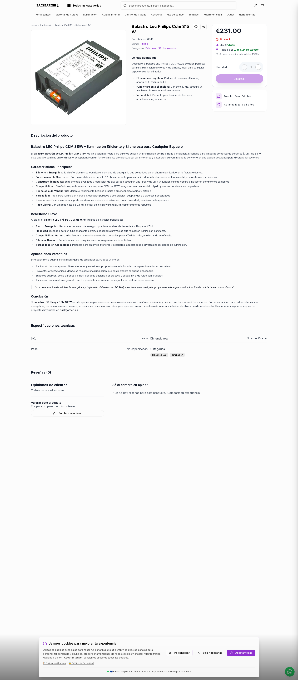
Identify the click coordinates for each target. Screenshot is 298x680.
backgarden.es (69, 310)
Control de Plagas (135, 14)
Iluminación (90, 14)
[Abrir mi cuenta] (256, 5)
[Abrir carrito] (262, 5)
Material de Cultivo (67, 14)
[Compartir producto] (203, 27)
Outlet (230, 14)
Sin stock (239, 79)
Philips (144, 43)
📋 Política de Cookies (54, 663)
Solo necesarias (212, 652)
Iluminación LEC (64, 25)
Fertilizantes (43, 14)
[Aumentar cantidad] (258, 67)
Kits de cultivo (175, 14)
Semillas (193, 14)
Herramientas (247, 14)
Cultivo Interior (111, 14)
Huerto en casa (212, 14)
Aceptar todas (243, 652)
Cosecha (156, 14)
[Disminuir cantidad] (244, 67)
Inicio (34, 25)
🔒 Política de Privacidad (81, 663)
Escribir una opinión (70, 413)
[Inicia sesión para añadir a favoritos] (196, 27)
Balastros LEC (153, 48)
